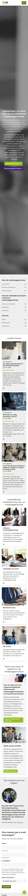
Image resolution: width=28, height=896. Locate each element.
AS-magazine (18, 822)
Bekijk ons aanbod (11, 771)
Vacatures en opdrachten (8, 304)
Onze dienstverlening (12, 163)
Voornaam (5, 850)
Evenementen (6, 326)
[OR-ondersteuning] (5, 3)
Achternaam (5, 857)
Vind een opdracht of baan (12, 168)
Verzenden (6, 886)
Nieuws (4, 319)
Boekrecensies (6, 322)
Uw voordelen (5, 284)
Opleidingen (5, 307)
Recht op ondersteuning (8, 287)
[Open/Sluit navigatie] (24, 2)
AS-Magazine (5, 310)
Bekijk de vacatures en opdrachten (12, 720)
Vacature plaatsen (6, 290)
